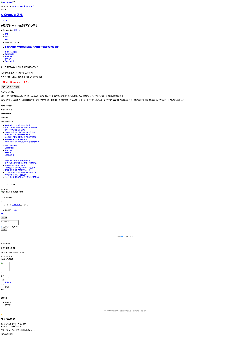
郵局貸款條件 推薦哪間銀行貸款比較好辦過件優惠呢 (32, 47)
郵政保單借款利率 (11, 52)
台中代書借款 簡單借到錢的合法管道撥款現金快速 (22, 142)
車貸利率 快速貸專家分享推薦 (15, 130)
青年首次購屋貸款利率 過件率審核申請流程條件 (21, 127)
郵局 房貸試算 (9, 54)
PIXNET (110, 311)
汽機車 (15, 210)
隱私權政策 (136, 311)
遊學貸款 (8, 59)
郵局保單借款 (9, 61)
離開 (11, 334)
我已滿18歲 (5, 334)
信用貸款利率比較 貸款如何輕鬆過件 (17, 125)
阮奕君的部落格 (12, 15)
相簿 (6, 34)
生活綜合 (17, 30)
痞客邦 (14, 205)
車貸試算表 (8, 56)
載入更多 (4, 217)
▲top (2, 214)
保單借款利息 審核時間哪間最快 (16, 139)
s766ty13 (3, 194)
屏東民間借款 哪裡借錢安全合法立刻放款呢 (20, 132)
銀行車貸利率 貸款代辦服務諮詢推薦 (17, 135)
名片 (6, 39)
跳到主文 (4, 20)
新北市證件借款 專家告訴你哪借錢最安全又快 (20, 137)
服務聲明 (143, 311)
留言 (18, 205)
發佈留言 (4, 229)
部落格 (7, 36)
